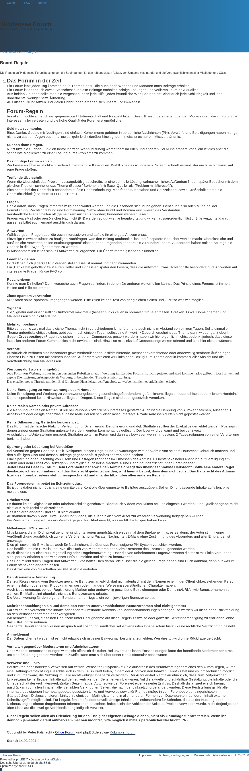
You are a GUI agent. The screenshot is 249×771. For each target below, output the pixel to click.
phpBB (20, 759)
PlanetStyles (52, 759)
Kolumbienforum (122, 732)
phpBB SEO (26, 766)
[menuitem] (10, 2)
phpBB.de (44, 762)
